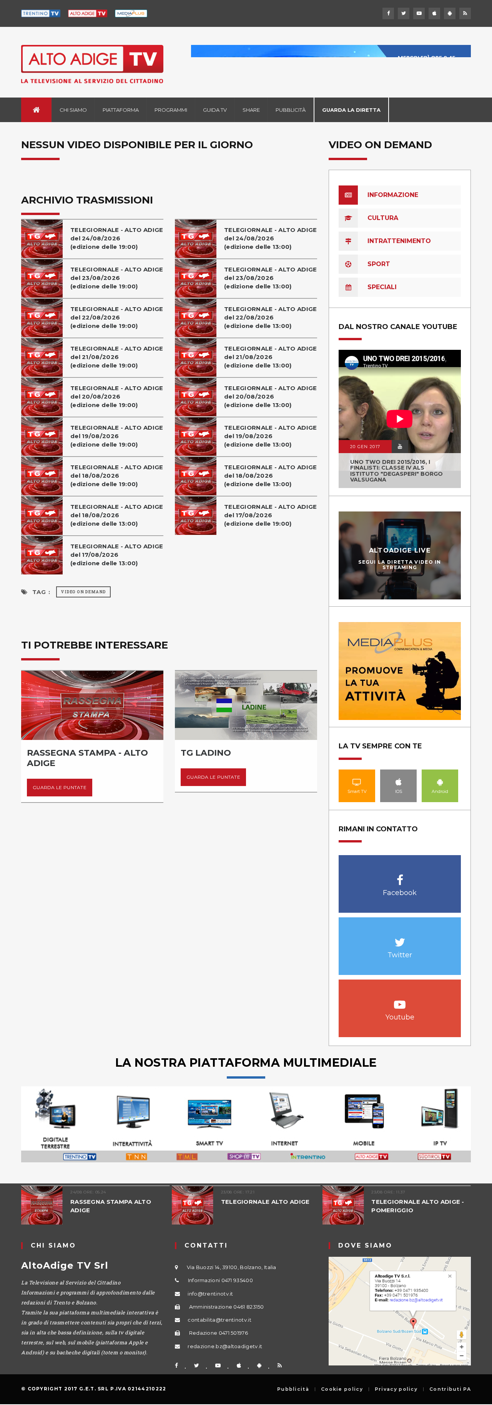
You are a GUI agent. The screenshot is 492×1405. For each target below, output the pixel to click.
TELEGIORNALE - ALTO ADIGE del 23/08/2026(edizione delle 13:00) (270, 278)
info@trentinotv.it (210, 1294)
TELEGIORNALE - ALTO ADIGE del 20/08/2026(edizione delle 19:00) (116, 396)
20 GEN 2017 (365, 446)
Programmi (171, 110)
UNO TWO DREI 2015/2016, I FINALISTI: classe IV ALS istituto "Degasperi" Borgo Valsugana (396, 470)
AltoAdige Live (399, 550)
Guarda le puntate (59, 787)
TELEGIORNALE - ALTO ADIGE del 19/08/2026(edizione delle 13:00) (270, 436)
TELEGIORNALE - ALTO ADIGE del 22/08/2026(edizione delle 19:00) (116, 317)
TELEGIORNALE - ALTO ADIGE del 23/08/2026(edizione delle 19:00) (116, 278)
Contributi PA (450, 1389)
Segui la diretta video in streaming (399, 564)
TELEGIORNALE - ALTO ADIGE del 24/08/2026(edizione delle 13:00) (270, 238)
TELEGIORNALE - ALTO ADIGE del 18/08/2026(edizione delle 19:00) (116, 475)
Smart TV (357, 782)
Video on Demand (83, 591)
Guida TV (215, 110)
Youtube (400, 1000)
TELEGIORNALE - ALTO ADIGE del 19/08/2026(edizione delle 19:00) (116, 436)
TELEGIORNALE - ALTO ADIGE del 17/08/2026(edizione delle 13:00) (116, 555)
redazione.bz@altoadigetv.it (225, 1346)
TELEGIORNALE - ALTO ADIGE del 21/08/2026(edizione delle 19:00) (116, 357)
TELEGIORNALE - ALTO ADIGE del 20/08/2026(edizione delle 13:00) (270, 396)
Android (440, 782)
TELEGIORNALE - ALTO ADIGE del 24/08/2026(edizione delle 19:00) (116, 238)
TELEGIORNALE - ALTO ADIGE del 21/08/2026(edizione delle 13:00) (270, 357)
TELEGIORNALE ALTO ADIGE (265, 1201)
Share (251, 110)
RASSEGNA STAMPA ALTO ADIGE (110, 1206)
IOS (398, 782)
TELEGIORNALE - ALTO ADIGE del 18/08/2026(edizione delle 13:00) (270, 475)
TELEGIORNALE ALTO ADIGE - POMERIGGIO (417, 1206)
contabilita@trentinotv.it (219, 1320)
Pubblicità (291, 110)
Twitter (400, 938)
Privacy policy (396, 1389)
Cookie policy (342, 1389)
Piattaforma (121, 110)
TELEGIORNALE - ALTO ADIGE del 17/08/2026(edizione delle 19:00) (270, 515)
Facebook (400, 876)
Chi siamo (73, 110)
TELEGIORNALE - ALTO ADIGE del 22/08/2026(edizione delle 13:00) (270, 317)
